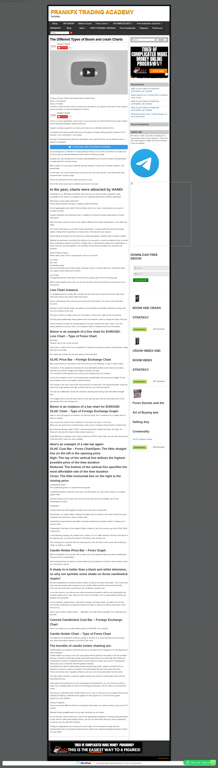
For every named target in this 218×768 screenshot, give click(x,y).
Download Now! (139, 329)
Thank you (157, 28)
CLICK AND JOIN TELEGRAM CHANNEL (91, 147)
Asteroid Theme (163, 758)
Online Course (85, 24)
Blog (69, 28)
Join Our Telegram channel (142, 439)
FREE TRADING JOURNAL (103, 28)
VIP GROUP (68, 24)
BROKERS (55, 28)
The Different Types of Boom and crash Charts (86, 39)
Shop (54, 24)
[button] (199, 762)
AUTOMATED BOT (122, 24)
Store (82, 28)
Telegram (143, 28)
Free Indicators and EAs (148, 24)
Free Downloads (127, 28)
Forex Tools (101, 24)
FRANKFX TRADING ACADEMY (92, 12)
